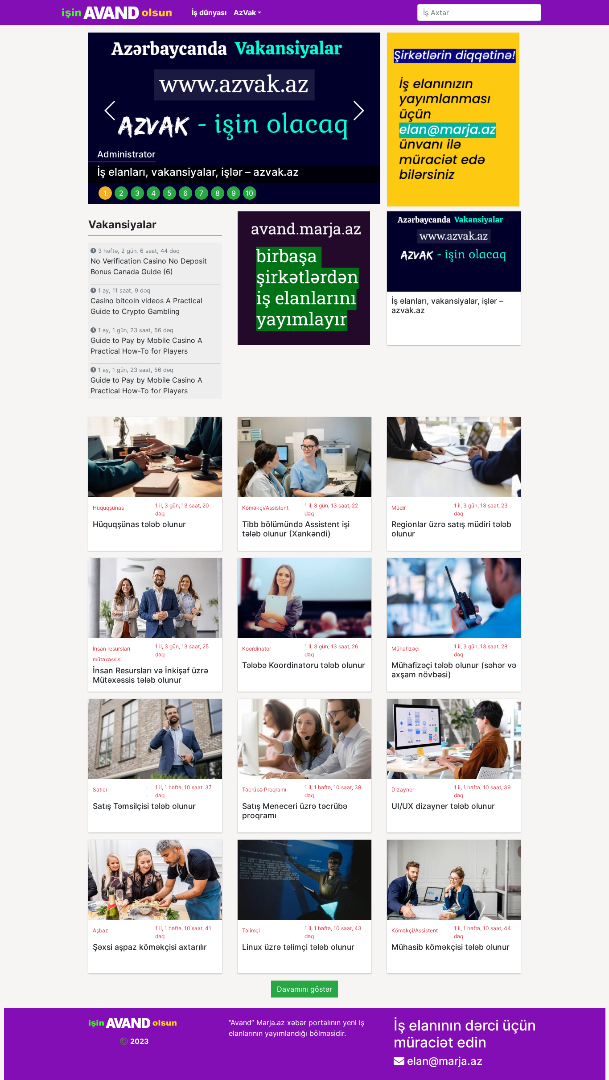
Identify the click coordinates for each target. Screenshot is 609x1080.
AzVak (245, 12)
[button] (110, 110)
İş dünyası (209, 12)
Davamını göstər (304, 989)
